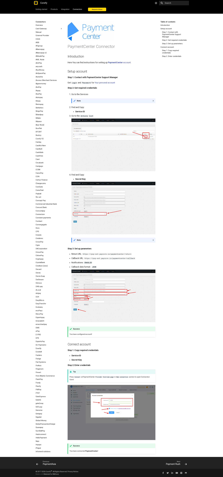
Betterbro (39, 108)
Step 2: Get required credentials (174, 40)
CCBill (38, 170)
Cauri (38, 159)
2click (38, 39)
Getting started (41, 9)
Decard (38, 269)
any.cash (39, 66)
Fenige (38, 359)
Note (79, 101)
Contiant (39, 221)
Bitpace (39, 121)
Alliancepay (40, 49)
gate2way (39, 403)
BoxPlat (39, 128)
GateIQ (38, 400)
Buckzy (38, 135)
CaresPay (39, 173)
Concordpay (40, 211)
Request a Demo (97, 9)
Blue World (40, 125)
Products (54, 9)
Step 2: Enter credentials (171, 56)
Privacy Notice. (73, 471)
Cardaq (38, 142)
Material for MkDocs (51, 474)
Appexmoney (41, 84)
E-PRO (38, 335)
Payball (38, 194)
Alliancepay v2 (41, 53)
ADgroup (39, 46)
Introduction (165, 25)
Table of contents (168, 22)
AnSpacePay (41, 73)
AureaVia (39, 77)
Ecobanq (39, 307)
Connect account (167, 47)
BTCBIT (39, 132)
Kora (37, 228)
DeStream (40, 280)
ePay (38, 331)
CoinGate (39, 187)
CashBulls (39, 152)
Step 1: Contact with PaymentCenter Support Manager (171, 34)
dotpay (38, 293)
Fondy (38, 383)
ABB (37, 42)
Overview (39, 25)
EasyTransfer (41, 304)
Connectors (77, 9)
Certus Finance (42, 180)
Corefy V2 (40, 139)
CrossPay (39, 242)
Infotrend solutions (43, 451)
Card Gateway (41, 29)
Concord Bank (41, 207)
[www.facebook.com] (163, 473)
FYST (38, 393)
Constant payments (43, 218)
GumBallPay (40, 431)
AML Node (40, 60)
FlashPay (39, 379)
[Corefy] (36, 3)
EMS (37, 328)
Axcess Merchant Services (46, 80)
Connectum (40, 214)
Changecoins (41, 183)
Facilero (39, 355)
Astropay (39, 97)
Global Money (41, 420)
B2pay (38, 101)
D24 (37, 297)
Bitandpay (39, 115)
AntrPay (39, 63)
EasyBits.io (40, 300)
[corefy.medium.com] (181, 473)
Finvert (38, 372)
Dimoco (39, 283)
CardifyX (39, 149)
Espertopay (40, 317)
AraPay (38, 87)
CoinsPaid (39, 190)
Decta (38, 273)
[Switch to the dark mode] (156, 3)
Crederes (39, 238)
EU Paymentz (41, 345)
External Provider (42, 35)
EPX (37, 338)
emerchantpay (41, 324)
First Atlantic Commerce (45, 376)
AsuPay (39, 94)
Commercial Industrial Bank (46, 204)
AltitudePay (40, 56)
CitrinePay (40, 255)
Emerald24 (40, 321)
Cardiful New (41, 146)
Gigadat (38, 417)
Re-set (38, 197)
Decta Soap (40, 276)
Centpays (39, 166)
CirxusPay (39, 252)
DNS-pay (39, 286)
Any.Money (40, 70)
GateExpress (41, 396)
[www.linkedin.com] (172, 473)
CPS (37, 231)
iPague (38, 448)
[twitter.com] (168, 473)
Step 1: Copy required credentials (170, 51)
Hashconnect (41, 434)
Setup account (166, 29)
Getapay (39, 414)
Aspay (38, 91)
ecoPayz (39, 311)
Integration (65, 9)
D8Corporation (41, 249)
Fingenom (39, 369)
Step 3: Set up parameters (172, 44)
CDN (37, 176)
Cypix (38, 245)
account (119, 62)
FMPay (38, 390)
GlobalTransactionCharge (45, 424)
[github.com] (186, 473)
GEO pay (39, 407)
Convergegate (41, 225)
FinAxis (38, 366)
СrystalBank (40, 262)
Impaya (38, 445)
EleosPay (39, 314)
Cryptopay (39, 259)
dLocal (38, 290)
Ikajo (37, 441)
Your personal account (105, 83)
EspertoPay (40, 341)
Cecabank (39, 163)
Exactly (38, 348)
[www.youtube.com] (177, 473)
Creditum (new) (42, 266)
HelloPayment (41, 438)
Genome (39, 410)
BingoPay (39, 111)
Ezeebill (39, 352)
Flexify (38, 386)
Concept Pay (41, 200)
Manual (38, 32)
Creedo (38, 235)
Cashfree (39, 156)
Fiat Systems (41, 362)
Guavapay (39, 427)
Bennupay (39, 104)
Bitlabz (38, 118)
